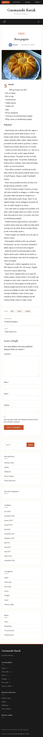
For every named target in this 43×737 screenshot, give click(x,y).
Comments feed (9, 631)
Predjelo (6, 596)
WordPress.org (9, 635)
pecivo (20, 311)
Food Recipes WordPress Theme (19, 734)
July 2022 (7, 529)
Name (6, 382)
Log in (6, 622)
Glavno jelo (7, 582)
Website (6, 405)
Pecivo (21, 33)
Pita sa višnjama (9, 476)
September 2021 (9, 538)
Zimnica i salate (9, 604)
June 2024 (7, 511)
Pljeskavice (39, 2)
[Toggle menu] (5, 22)
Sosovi (6, 600)
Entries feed (7, 626)
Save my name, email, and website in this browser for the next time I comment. (21, 421)
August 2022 (8, 525)
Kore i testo (7, 587)
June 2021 (7, 547)
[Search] (38, 22)
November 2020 (9, 560)
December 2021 (9, 534)
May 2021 (7, 552)
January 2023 (8, 520)
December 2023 (9, 516)
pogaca (28, 311)
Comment (7, 354)
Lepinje (27, 2)
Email (6, 394)
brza (12, 311)
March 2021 (8, 556)
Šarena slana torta (9, 481)
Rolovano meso (14, 2)
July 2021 (7, 543)
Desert (6, 578)
